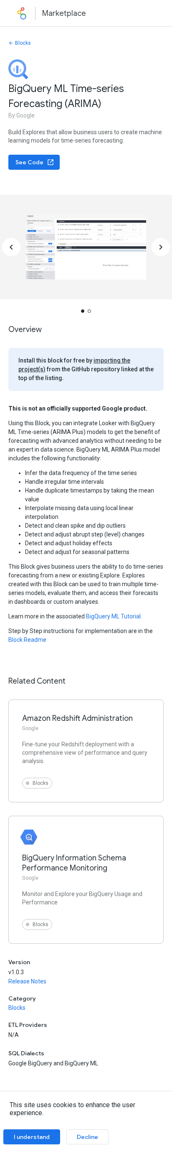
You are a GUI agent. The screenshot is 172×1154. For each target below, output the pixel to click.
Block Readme (27, 639)
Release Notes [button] (27, 981)
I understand (32, 1137)
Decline (87, 1137)
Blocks (23, 43)
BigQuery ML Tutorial (113, 616)
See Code (29, 162)
